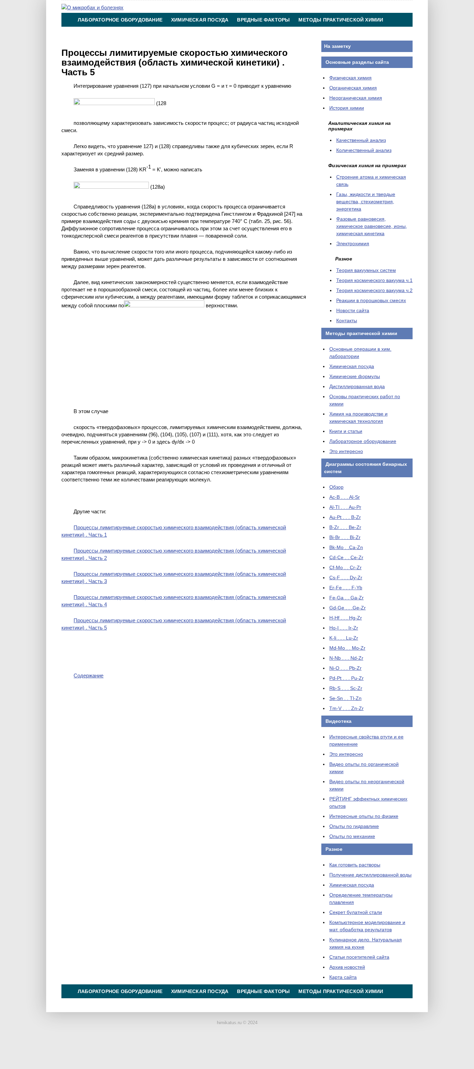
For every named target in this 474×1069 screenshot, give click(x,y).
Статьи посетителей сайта (359, 957)
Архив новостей (347, 967)
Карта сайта (343, 977)
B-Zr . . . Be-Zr (345, 527)
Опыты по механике (352, 836)
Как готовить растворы (354, 864)
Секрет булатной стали (355, 912)
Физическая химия (350, 77)
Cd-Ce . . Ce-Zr (346, 557)
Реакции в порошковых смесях (371, 300)
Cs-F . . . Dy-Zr (345, 577)
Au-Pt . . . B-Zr (345, 517)
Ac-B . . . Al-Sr (344, 497)
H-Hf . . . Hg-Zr (345, 618)
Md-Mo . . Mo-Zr (347, 648)
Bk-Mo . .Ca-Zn (346, 547)
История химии (346, 108)
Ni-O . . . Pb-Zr (345, 668)
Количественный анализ (363, 150)
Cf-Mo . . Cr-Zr (345, 567)
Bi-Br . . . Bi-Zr (345, 537)
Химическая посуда (199, 20)
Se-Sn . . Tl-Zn (345, 698)
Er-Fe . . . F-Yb (345, 587)
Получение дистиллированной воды (370, 875)
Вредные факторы (263, 20)
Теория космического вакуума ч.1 (374, 280)
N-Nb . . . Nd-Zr (346, 658)
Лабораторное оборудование (120, 20)
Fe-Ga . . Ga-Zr (346, 597)
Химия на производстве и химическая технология (151, 33)
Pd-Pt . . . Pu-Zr (346, 678)
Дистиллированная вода (357, 386)
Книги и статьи (345, 431)
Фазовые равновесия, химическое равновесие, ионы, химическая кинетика (371, 226)
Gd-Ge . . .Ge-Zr (347, 607)
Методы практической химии (340, 20)
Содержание (88, 675)
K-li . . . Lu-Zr (343, 638)
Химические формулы (354, 376)
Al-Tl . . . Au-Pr (345, 507)
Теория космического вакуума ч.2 (374, 290)
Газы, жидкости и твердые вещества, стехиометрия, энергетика (365, 201)
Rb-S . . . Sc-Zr (345, 688)
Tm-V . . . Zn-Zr (346, 708)
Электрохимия (352, 243)
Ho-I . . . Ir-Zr (343, 628)
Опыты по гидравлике (354, 826)
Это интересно (346, 451)
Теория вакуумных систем (366, 270)
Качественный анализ (361, 140)
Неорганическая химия (355, 98)
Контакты (248, 33)
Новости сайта (352, 310)
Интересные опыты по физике (363, 816)
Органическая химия (353, 88)
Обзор (336, 487)
